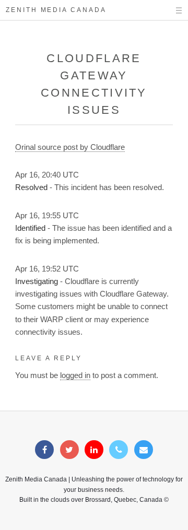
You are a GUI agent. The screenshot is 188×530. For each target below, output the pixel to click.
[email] (143, 450)
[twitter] (69, 450)
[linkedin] (94, 450)
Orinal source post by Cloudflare (70, 147)
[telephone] (118, 450)
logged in (75, 375)
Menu (169, 10)
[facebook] (44, 450)
